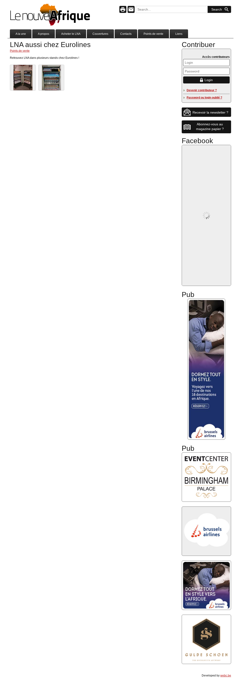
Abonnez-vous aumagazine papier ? (210, 126)
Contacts (126, 34)
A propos (43, 34)
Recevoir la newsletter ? (210, 112)
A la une (21, 34)
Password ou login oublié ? (204, 97)
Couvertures (100, 34)
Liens (178, 34)
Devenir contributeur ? (202, 90)
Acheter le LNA (70, 34)
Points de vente (153, 34)
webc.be (225, 675)
